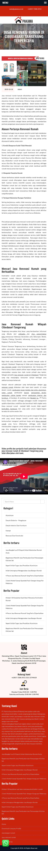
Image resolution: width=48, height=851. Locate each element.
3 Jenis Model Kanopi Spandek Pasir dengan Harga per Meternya (24, 779)
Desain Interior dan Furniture (16, 525)
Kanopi (8, 531)
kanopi (26, 393)
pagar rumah (7, 393)
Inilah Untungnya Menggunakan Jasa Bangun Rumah (24, 571)
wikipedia (22, 334)
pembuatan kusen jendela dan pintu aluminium (29, 390)
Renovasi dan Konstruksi (14, 536)
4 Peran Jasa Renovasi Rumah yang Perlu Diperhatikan (24, 576)
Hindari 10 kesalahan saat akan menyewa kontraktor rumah (22, 789)
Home (4, 824)
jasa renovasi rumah (9, 367)
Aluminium (10, 515)
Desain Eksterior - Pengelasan (16, 520)
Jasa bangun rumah (8, 833)
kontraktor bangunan (9, 409)
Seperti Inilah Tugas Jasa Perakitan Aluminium (22, 565)
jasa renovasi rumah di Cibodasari (26, 375)
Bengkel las (34, 398)
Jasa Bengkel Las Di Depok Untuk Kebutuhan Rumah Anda (22, 754)
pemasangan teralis (38, 393)
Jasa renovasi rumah (9, 837)
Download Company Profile (11, 828)
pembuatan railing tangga (11, 395)
